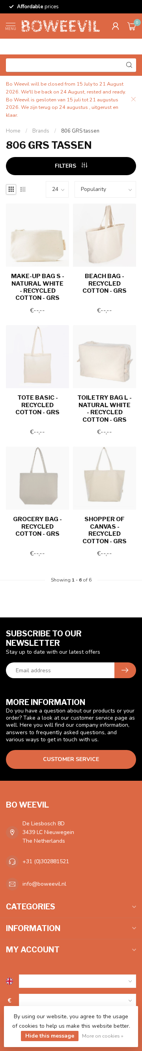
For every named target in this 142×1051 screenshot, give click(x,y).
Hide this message (49, 1036)
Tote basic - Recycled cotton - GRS (37, 405)
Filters (66, 166)
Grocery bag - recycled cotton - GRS (37, 526)
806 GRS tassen (80, 131)
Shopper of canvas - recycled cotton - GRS (104, 530)
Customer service (71, 759)
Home (13, 131)
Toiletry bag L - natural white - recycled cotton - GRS (104, 408)
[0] (131, 26)
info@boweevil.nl (44, 884)
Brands (40, 131)
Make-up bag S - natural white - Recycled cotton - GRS (37, 287)
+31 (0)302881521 (45, 861)
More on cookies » (102, 1035)
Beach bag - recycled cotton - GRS (104, 283)
